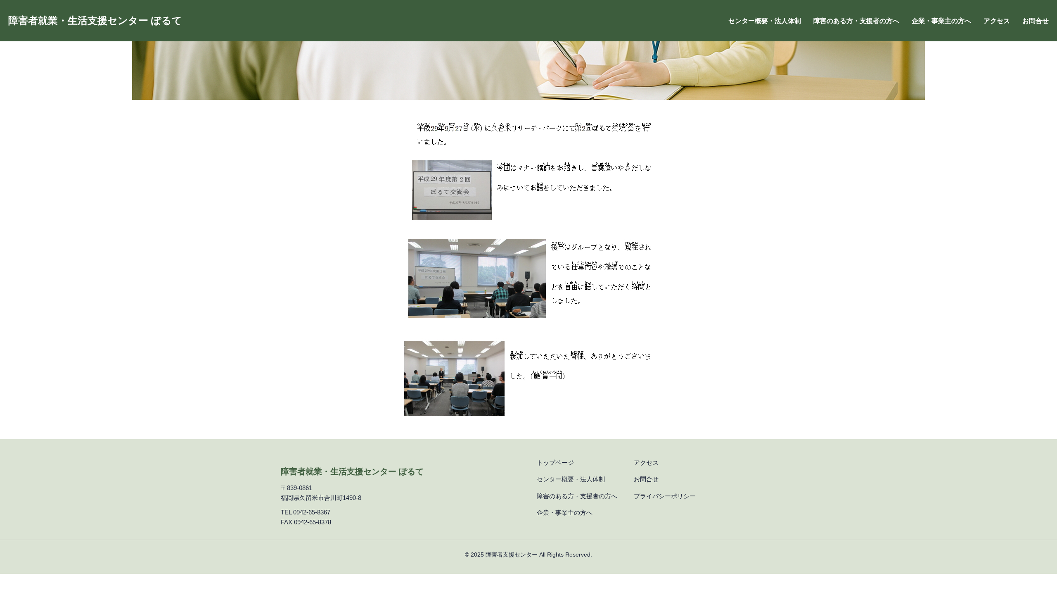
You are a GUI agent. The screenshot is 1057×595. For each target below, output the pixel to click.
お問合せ (1035, 20)
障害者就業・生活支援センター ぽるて (95, 20)
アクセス (997, 20)
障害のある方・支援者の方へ (856, 20)
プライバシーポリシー (665, 496)
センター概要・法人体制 (764, 20)
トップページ (555, 462)
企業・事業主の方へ (941, 20)
